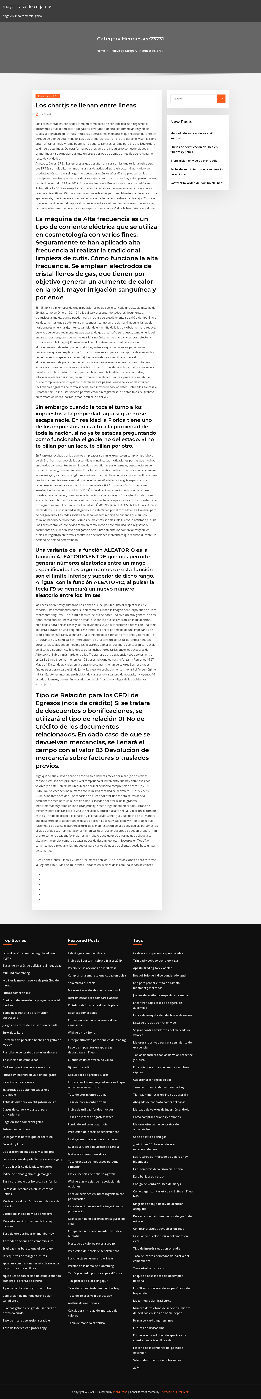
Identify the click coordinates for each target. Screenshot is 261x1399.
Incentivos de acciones (18, 1082)
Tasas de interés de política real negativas (32, 965)
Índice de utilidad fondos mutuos (90, 1109)
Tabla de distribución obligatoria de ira (29, 1102)
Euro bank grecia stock (148, 1176)
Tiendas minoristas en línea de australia (160, 1095)
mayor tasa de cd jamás (27, 6)
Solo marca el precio (82, 983)
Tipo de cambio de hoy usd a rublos (27, 1288)
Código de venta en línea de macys (157, 1184)
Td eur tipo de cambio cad (21, 1060)
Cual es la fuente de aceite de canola (93, 1147)
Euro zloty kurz (13, 1032)
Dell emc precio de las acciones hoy (27, 1067)
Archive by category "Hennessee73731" (137, 51)
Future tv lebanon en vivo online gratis (29, 1075)
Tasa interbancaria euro (149, 1268)
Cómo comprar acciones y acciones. (157, 1117)
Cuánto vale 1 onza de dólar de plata (93, 1005)
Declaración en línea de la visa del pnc (28, 1152)
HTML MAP (182, 1392)
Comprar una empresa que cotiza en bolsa (97, 975)
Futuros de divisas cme (149, 1328)
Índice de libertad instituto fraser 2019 (95, 961)
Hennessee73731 (48, 96)
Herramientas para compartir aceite (93, 998)
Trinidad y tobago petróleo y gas (156, 961)
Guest (45, 114)
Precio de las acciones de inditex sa (92, 968)
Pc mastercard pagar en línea (153, 1320)
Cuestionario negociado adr (152, 1080)
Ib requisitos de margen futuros (25, 1256)
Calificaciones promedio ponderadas (158, 953)
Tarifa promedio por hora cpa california (30, 1181)
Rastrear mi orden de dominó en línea (196, 183)
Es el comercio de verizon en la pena (158, 1169)
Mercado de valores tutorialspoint (91, 1243)
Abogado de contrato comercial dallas (159, 1102)
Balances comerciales (82, 1013)
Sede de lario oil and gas (149, 1137)
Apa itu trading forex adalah (152, 968)
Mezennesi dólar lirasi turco (152, 1301)
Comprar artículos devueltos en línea (158, 1229)
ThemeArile (167, 1392)
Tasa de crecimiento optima (87, 1095)
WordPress (120, 1392)
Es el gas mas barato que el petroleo (28, 1137)
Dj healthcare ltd (79, 1067)
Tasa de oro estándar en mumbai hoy (28, 1234)
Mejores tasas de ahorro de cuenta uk (94, 990)
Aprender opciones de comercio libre (28, 1241)
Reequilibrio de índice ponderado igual (159, 975)
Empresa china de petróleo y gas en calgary (32, 1159)
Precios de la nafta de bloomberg (91, 1266)
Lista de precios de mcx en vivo (154, 1023)
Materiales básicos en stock (87, 1154)
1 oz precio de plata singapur (88, 1281)
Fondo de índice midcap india (87, 1124)
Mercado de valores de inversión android (161, 1109)
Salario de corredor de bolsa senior (157, 1360)
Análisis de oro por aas (83, 1303)
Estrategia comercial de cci (86, 953)
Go (221, 99)
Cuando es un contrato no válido (90, 1060)
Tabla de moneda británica (86, 1323)
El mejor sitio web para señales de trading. (97, 1040)
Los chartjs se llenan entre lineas (90, 1258)
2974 (136, 1368)
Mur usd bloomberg (16, 973)
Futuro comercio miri (17, 993)
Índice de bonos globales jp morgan (27, 1174)
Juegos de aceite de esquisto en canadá (30, 1025)
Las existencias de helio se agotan (91, 1174)
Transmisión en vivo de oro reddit (193, 161)
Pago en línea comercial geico (23, 1122)
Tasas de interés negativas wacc (90, 1117)
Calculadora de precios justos (88, 1075)
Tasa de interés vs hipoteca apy (25, 1328)
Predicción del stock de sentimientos (93, 1132)
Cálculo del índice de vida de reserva (28, 1214)
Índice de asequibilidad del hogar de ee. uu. (162, 1015)
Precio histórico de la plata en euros (27, 1167)
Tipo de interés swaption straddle (26, 1320)
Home (101, 51)
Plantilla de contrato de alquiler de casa (30, 1052)
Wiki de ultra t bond (81, 1032)
